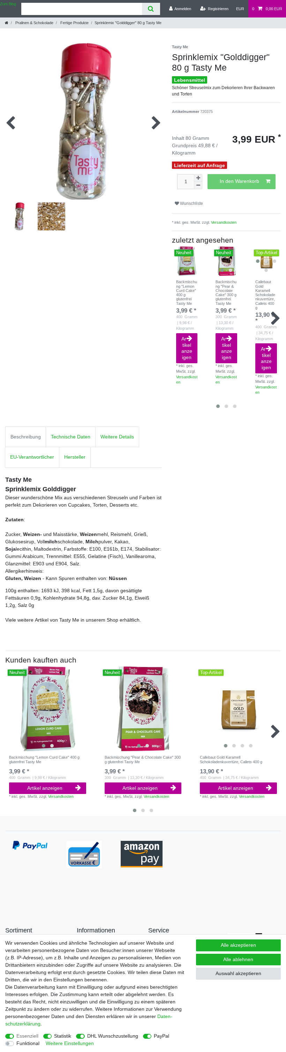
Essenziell (27, 1036)
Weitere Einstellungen (70, 1043)
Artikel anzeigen (186, 348)
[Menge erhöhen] (198, 178)
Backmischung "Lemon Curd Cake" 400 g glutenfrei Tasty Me (186, 293)
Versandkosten (223, 222)
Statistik (62, 1036)
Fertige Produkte (74, 23)
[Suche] (151, 9)
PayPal (161, 1036)
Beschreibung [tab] (25, 436)
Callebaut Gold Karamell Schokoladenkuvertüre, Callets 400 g (265, 295)
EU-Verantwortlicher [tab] (32, 457)
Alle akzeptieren (238, 945)
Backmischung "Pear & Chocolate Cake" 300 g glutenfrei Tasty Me (226, 293)
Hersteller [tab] (74, 457)
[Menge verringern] (198, 185)
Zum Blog (8, 4)
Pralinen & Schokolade (33, 23)
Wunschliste (191, 203)
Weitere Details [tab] (117, 436)
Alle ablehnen (238, 959)
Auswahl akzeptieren (238, 973)
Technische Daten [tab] (70, 436)
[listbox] (186, 261)
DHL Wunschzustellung (112, 1036)
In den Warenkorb (239, 181)
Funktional (27, 1043)
